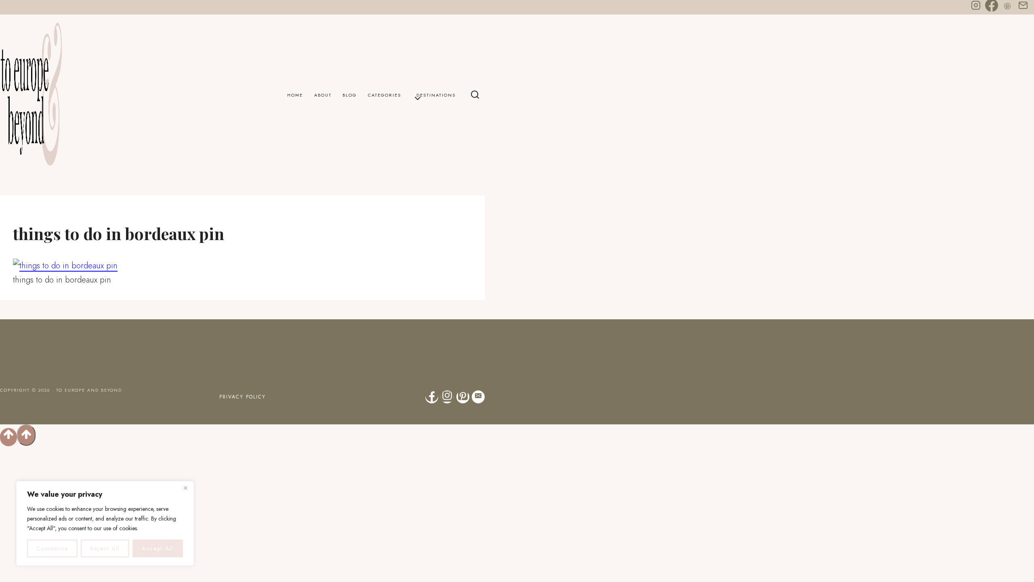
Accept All (158, 548)
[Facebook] (991, 7)
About (323, 95)
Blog (350, 95)
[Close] (185, 488)
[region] (105, 523)
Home (295, 95)
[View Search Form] (475, 95)
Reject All (105, 548)
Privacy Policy (242, 397)
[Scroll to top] (8, 437)
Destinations (436, 95)
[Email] (1023, 7)
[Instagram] (976, 7)
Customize (52, 548)
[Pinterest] (1007, 7)
